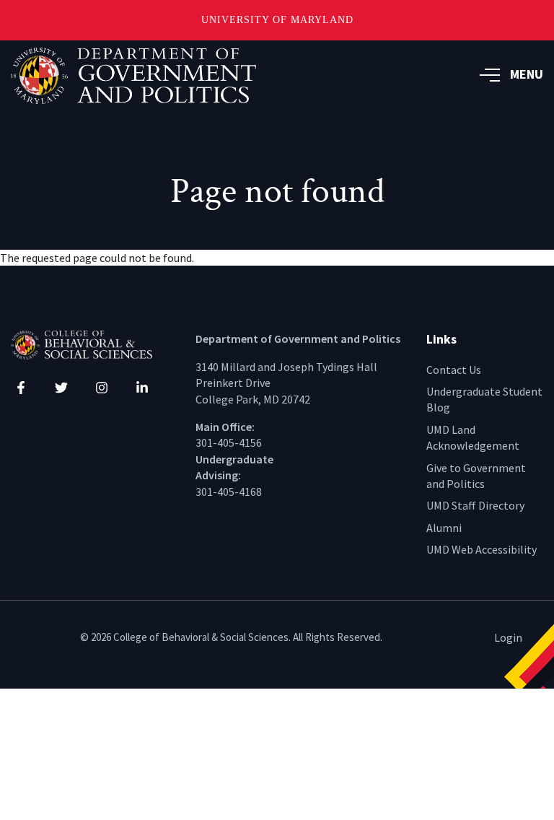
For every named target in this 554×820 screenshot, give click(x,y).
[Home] (92, 343)
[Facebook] (21, 387)
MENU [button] (526, 74)
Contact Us (453, 369)
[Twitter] (61, 387)
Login (508, 637)
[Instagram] (102, 387)
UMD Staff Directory (475, 505)
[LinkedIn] (142, 387)
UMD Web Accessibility (481, 549)
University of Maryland (277, 19)
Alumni (444, 527)
